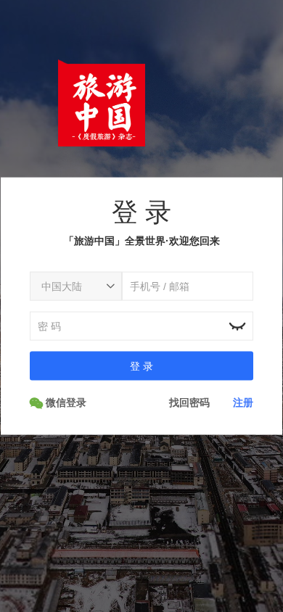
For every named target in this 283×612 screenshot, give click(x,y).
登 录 (141, 365)
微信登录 (64, 402)
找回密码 (189, 402)
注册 (243, 402)
